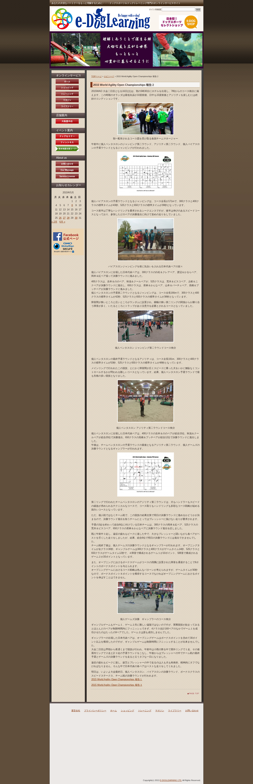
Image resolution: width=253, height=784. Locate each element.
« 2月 (54, 221)
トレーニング (144, 710)
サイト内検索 (155, 9)
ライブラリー (174, 710)
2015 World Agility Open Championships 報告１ (116, 679)
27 (64, 217)
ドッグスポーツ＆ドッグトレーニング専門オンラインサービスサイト (100, 18)
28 (68, 217)
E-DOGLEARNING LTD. (171, 780)
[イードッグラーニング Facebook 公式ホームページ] (66, 240)
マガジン (159, 710)
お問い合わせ (192, 710)
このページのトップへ (190, 693)
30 (76, 217)
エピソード (109, 76)
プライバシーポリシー (95, 710)
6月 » (62, 221)
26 (60, 217)
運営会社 (75, 710)
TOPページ (96, 76)
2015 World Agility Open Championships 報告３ (116, 685)
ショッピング (127, 710)
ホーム (113, 710)
